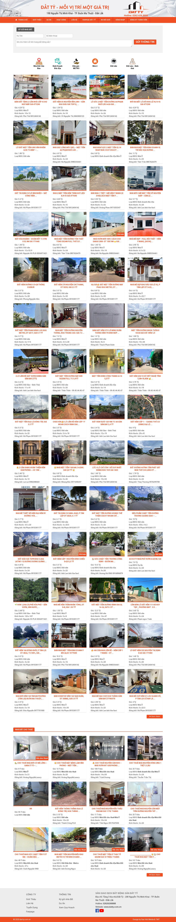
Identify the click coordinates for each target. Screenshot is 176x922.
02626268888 (109, 903)
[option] (41, 63)
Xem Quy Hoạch (66, 907)
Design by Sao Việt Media (143, 919)
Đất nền (64, 110)
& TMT (157, 919)
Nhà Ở (25, 110)
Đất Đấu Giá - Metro (70, 863)
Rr (31, 809)
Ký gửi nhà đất (66, 899)
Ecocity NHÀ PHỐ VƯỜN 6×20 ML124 (145, 559)
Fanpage (30, 911)
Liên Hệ (29, 903)
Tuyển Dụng (32, 907)
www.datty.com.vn (112, 907)
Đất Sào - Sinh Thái (31, 385)
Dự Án (140, 565)
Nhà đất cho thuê (68, 772)
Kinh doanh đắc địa (107, 156)
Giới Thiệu (31, 899)
